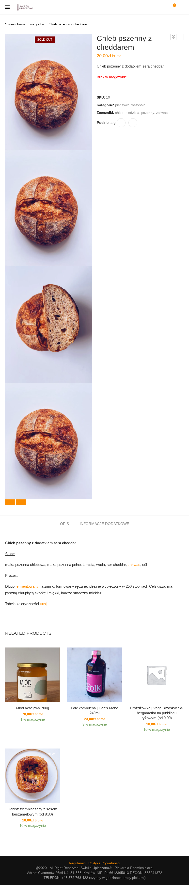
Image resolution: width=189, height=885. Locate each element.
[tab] (64, 523)
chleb (119, 113)
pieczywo (122, 105)
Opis (64, 524)
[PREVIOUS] (10, 502)
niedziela (132, 113)
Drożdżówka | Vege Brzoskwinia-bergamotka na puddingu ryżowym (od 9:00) (156, 713)
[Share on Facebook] (121, 122)
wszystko (37, 24)
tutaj (43, 604)
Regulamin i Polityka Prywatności (94, 863)
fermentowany (27, 586)
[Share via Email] (132, 122)
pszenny (147, 113)
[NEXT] (21, 502)
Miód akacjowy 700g (32, 708)
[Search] (181, 7)
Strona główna (15, 24)
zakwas (162, 113)
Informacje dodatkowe (104, 524)
